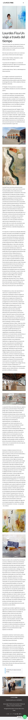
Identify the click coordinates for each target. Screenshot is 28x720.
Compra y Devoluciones (16, 705)
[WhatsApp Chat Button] (25, 717)
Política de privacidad (14, 704)
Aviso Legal (5, 704)
